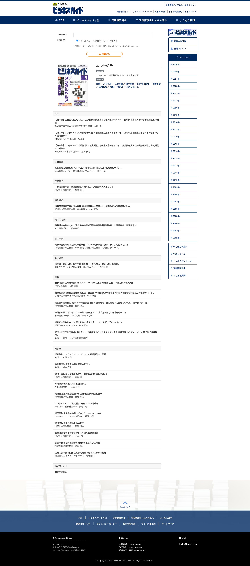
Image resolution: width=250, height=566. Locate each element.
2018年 (176, 122)
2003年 (176, 230)
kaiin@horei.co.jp (188, 544)
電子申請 (156, 83)
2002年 (176, 237)
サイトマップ (190, 11)
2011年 (176, 172)
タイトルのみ (84, 40)
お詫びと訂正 (132, 86)
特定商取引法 (160, 11)
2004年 (176, 223)
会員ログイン (190, 5)
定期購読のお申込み (174, 5)
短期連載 (103, 86)
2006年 (176, 208)
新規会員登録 (180, 41)
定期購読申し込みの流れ (153, 20)
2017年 (176, 129)
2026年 (176, 64)
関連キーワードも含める (106, 40)
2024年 (176, 78)
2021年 (176, 100)
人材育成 (107, 83)
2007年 (176, 201)
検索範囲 (61, 40)
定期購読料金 (119, 20)
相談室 (120, 86)
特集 (98, 83)
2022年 (176, 93)
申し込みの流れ (180, 246)
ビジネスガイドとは (88, 20)
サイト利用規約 (175, 11)
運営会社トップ (123, 11)
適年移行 (130, 83)
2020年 (176, 107)
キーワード (62, 34)
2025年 (176, 71)
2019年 (176, 114)
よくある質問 (187, 20)
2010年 (176, 179)
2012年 (176, 165)
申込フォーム (179, 253)
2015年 (176, 143)
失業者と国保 (143, 83)
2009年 (176, 187)
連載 (112, 86)
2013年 (176, 158)
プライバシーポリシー (142, 11)
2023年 (176, 86)
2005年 (176, 216)
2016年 (176, 136)
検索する (106, 53)
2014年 (176, 151)
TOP (62, 20)
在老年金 (119, 83)
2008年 (176, 194)
